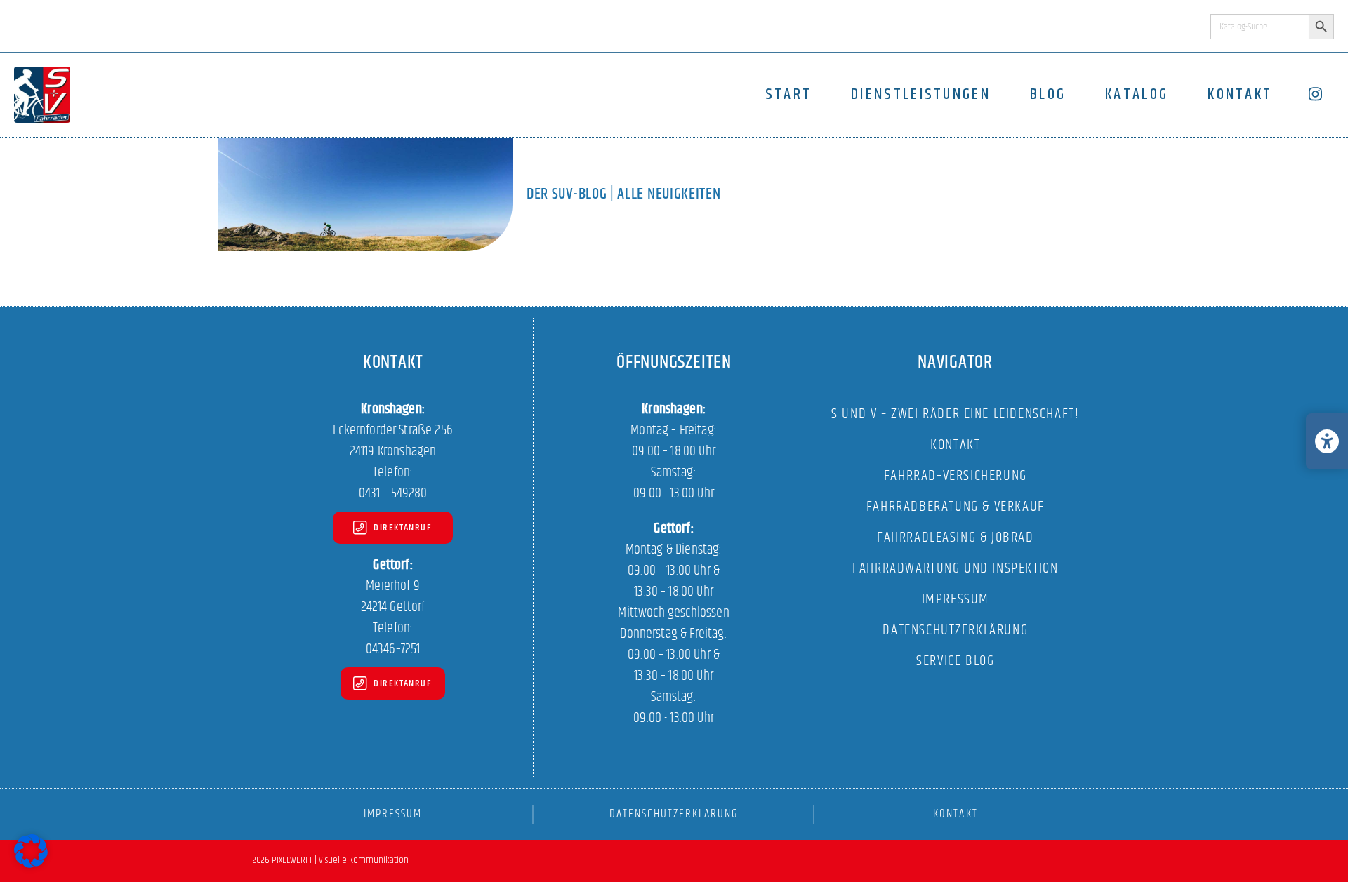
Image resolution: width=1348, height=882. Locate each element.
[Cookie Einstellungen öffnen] (31, 865)
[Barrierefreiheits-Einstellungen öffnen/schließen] (1327, 441)
